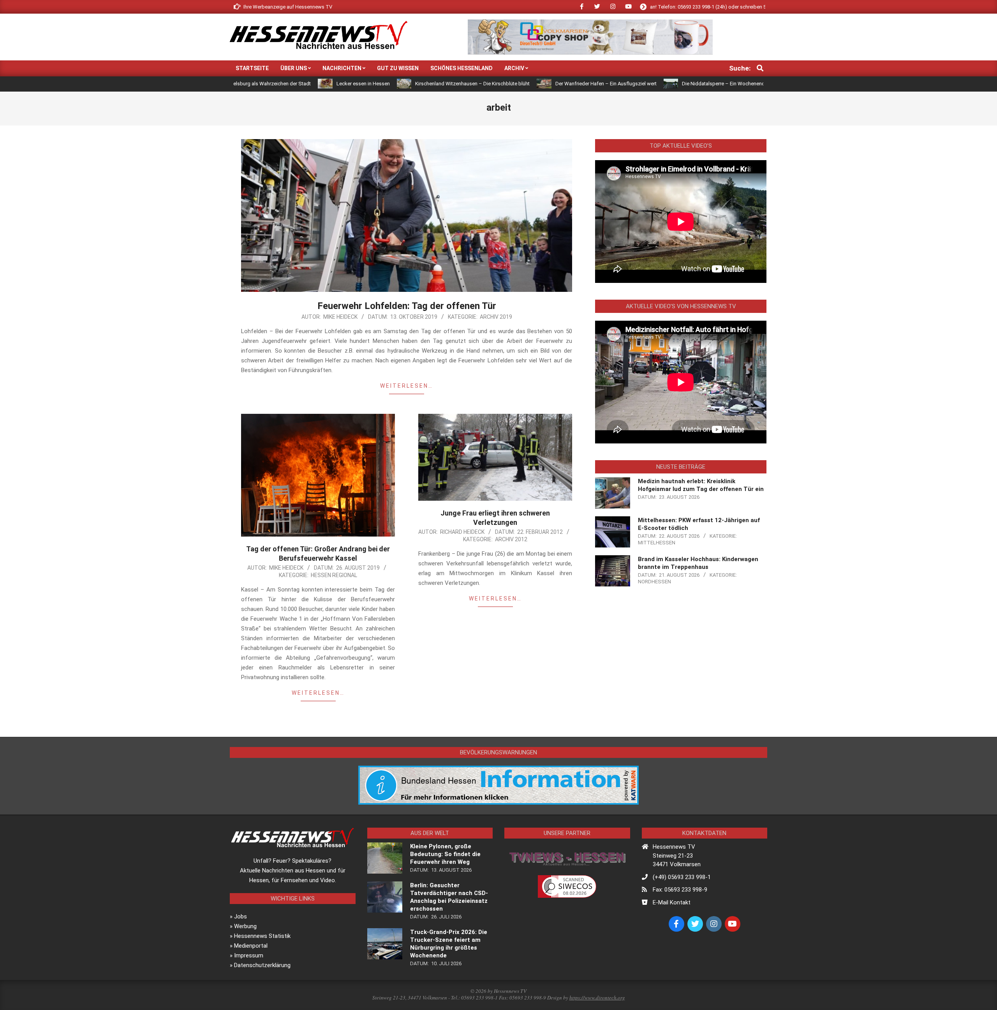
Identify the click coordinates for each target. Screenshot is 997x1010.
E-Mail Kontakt (672, 902)
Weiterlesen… (406, 386)
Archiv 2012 (511, 539)
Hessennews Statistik (262, 935)
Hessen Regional (334, 575)
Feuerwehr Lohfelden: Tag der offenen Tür (406, 305)
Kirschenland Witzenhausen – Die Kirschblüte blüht (411, 84)
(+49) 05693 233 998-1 (682, 877)
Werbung (245, 926)
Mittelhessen (656, 543)
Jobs (240, 916)
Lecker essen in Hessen (302, 84)
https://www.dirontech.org (597, 997)
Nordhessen (654, 581)
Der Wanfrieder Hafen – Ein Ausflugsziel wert (545, 84)
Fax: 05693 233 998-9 (680, 889)
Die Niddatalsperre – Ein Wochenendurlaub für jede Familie (687, 84)
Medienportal (251, 945)
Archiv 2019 (496, 317)
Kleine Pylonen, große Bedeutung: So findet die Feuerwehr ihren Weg (445, 854)
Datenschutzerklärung (262, 965)
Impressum (248, 955)
